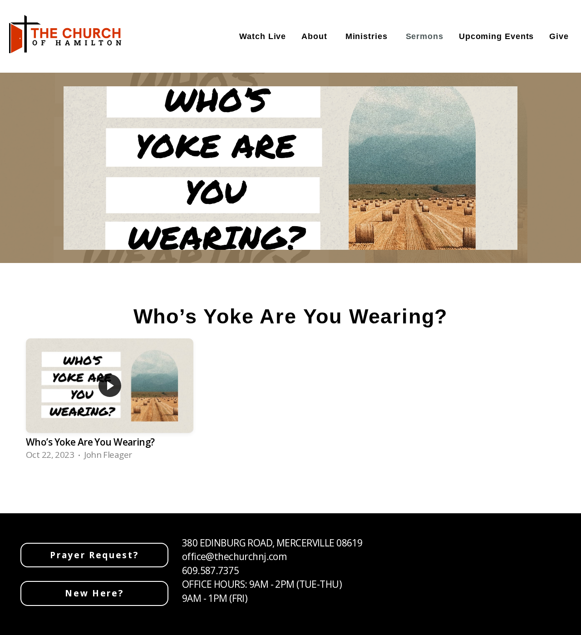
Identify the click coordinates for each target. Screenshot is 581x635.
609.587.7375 (210, 570)
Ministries (367, 36)
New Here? (94, 593)
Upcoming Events (496, 36)
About (315, 36)
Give (559, 36)
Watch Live (262, 36)
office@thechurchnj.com (234, 556)
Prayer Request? (94, 555)
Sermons (424, 36)
